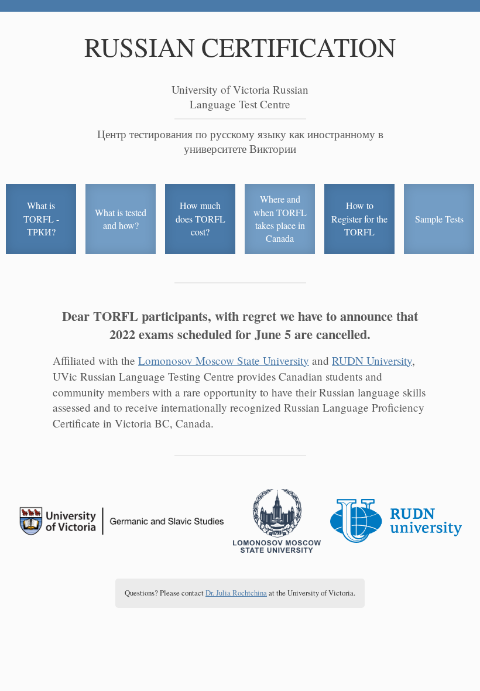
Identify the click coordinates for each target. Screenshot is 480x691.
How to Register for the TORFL (359, 218)
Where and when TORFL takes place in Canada (280, 218)
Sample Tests (439, 219)
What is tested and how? (120, 218)
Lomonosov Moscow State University (223, 360)
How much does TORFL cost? (200, 218)
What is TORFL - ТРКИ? (41, 218)
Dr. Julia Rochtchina (236, 592)
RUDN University (372, 360)
